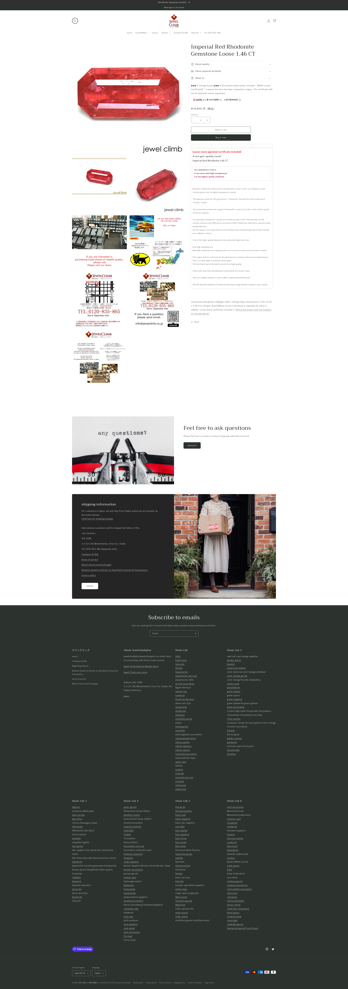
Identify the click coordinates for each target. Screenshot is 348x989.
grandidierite (233, 687)
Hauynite (179, 664)
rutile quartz (233, 866)
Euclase (231, 834)
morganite (232, 823)
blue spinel (181, 842)
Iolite (178, 656)
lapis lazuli (232, 846)
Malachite (180, 905)
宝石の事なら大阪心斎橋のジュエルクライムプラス (97, 983)
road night (232, 920)
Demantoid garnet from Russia (242, 928)
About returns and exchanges (96, 565)
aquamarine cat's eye (186, 676)
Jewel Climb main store (135, 672)
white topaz (181, 889)
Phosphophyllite (183, 811)
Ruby (229, 869)
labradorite (232, 850)
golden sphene (234, 738)
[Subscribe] (195, 633)
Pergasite (128, 858)
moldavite (232, 826)
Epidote (179, 769)
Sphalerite (77, 862)
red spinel (232, 897)
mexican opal (234, 819)
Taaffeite (76, 877)
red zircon (232, 893)
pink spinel (129, 928)
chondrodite (233, 750)
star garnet (77, 846)
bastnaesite (129, 889)
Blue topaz (180, 846)
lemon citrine (234, 905)
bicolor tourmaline (133, 869)
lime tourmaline (235, 838)
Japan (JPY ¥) (80, 973)
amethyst (180, 695)
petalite (179, 858)
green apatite (233, 691)
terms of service (90, 559)
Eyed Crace (181, 660)
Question (192, 445)
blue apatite (181, 830)
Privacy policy (151, 983)
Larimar (231, 858)
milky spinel (181, 916)
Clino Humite (233, 719)
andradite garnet (183, 719)
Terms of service (165, 983)
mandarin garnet (183, 901)
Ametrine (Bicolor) (184, 699)
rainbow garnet (235, 881)
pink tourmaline (132, 932)
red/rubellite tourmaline (239, 889)
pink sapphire (131, 924)
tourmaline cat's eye (134, 846)
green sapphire (234, 699)
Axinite (178, 668)
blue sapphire (182, 834)
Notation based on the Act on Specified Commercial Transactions (115, 570)
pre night (179, 826)
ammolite (180, 730)
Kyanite (230, 664)
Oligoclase (180, 789)
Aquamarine (181, 672)
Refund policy (138, 983)
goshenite (232, 742)
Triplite (127, 834)
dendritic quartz (132, 815)
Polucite (179, 881)
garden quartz (234, 660)
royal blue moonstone (238, 909)
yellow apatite (182, 742)
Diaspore (76, 881)
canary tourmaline (236, 668)
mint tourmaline (235, 807)
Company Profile (90, 554)
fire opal (128, 936)
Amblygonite (181, 726)
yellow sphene (182, 750)
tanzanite (76, 889)
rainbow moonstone (237, 885)
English (98, 973)
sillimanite (77, 826)
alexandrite (181, 707)
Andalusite (180, 711)
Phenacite (180, 807)
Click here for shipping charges (97, 519)
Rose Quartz (233, 913)
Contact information (195, 983)
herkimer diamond (133, 854)
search (75, 656)
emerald (179, 773)
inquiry (89, 586)
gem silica (77, 819)
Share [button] (196, 322)
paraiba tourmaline (133, 901)
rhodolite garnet (235, 924)
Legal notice (209, 983)
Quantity (194, 115)
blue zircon (181, 838)
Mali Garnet (181, 897)
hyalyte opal (130, 877)
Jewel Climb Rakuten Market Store (141, 666)
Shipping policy (179, 983)
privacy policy (89, 575)
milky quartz (181, 913)
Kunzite (231, 730)
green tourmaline (236, 707)
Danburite (77, 897)
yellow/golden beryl (185, 738)
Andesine (180, 715)
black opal (180, 815)
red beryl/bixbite (235, 901)
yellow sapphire (183, 746)
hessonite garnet (183, 854)
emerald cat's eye (184, 777)
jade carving (78, 815)
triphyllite (129, 830)
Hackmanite (130, 893)
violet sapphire (131, 862)
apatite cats (181, 691)
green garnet (130, 807)
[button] (75, 21)
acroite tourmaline (184, 684)
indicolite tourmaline (186, 754)
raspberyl (232, 842)
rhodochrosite (234, 916)
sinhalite (76, 838)
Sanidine (231, 754)
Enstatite (179, 781)
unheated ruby (131, 909)
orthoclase (180, 785)
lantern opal (233, 684)
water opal (180, 762)
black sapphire (182, 819)
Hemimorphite (182, 866)
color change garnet (237, 676)
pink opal (128, 916)
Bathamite (129, 885)
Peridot (179, 873)
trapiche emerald (132, 826)
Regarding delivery (80, 666)
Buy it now (221, 138)
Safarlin (76, 807)
